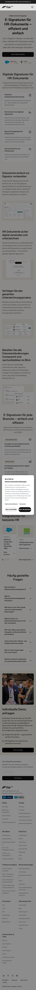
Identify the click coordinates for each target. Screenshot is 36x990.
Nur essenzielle (11, 509)
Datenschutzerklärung (11, 504)
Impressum (22, 504)
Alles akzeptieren (25, 509)
